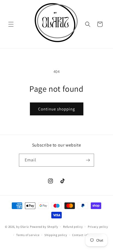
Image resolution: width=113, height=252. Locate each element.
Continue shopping (56, 109)
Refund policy (73, 227)
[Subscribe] (88, 160)
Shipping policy (55, 235)
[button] (11, 24)
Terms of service (27, 235)
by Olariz (23, 227)
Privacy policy (98, 227)
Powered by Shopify (44, 227)
